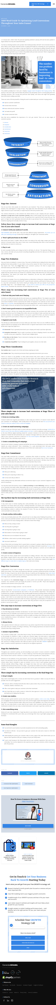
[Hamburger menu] (53, 4)
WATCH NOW (28, 826)
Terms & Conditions (32, 992)
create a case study (44, 699)
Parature (44, 641)
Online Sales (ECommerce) (28, 942)
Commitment (7, 129)
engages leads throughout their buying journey (39, 91)
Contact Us (5, 992)
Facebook (10, 773)
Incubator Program (27, 985)
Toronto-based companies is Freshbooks (23, 590)
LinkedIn (8, 1000)
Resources (19, 985)
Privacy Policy (23, 992)
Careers (11, 992)
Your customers (5, 232)
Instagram (12, 1000)
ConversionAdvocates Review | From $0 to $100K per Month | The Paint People (28, 858)
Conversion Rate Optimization (11, 783)
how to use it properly (47, 448)
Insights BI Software (38, 985)
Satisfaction (7, 133)
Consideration (7, 127)
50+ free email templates (32, 436)
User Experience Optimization (11, 788)
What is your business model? (28, 933)
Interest (6, 122)
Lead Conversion (29, 783)
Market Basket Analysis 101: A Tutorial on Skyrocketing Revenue (10, 858)
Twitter (28, 773)
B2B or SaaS (28, 937)
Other (28, 947)
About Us (16, 992)
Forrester (49, 546)
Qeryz (5, 303)
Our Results (12, 985)
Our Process (5, 985)
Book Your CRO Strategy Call (38, 4)
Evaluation (6, 124)
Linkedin (46, 773)
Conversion (7, 131)
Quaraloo (11, 303)
